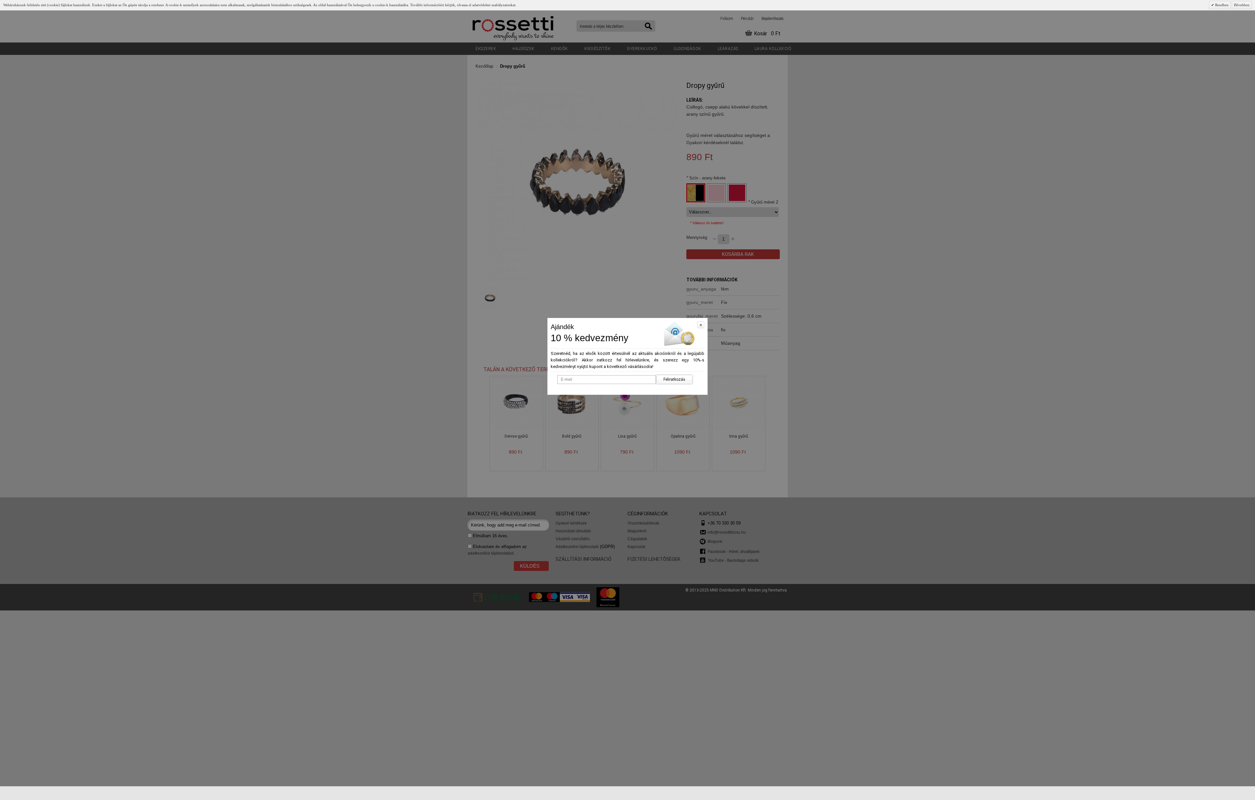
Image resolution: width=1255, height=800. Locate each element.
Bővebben (1241, 5)
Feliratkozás (674, 379)
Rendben (1221, 5)
